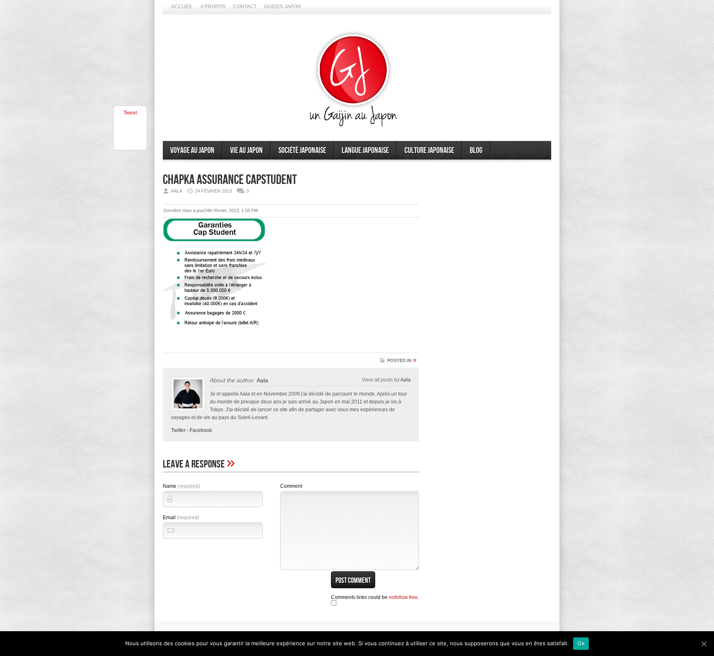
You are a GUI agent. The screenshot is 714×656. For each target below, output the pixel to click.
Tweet (130, 113)
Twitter (178, 430)
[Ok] (704, 643)
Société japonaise (302, 150)
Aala (262, 380)
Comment (291, 486)
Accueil (182, 7)
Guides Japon (282, 7)
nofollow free (403, 597)
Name (181, 486)
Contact (245, 7)
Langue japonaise (365, 150)
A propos (213, 7)
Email (181, 517)
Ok (581, 643)
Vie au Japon (246, 150)
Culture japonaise (429, 150)
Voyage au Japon (192, 150)
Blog (476, 150)
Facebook (201, 430)
